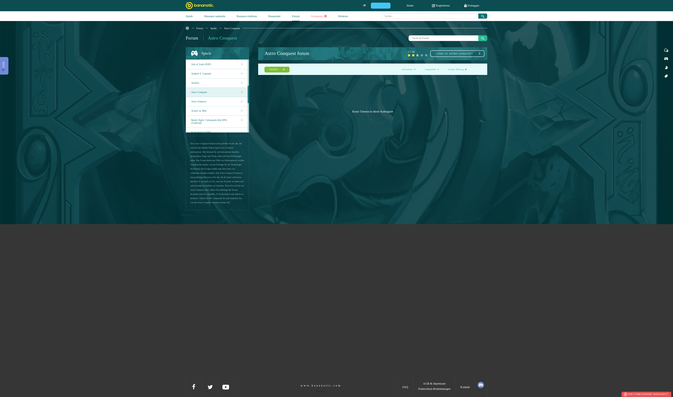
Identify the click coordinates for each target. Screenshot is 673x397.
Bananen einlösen (247, 16)
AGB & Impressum (434, 383)
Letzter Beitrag (456, 69)
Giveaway (317, 16)
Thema (274, 69)
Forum (296, 16)
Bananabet (274, 16)
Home (410, 5)
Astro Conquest (232, 28)
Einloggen (473, 5)
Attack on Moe (216, 111)
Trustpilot (321, 391)
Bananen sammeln (214, 16)
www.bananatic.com (321, 385)
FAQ (405, 387)
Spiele (189, 16)
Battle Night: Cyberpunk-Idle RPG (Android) (216, 121)
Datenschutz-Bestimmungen (434, 388)
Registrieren (442, 5)
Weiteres (343, 16)
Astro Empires (216, 101)
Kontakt (465, 387)
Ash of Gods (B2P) (216, 64)
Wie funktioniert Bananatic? (648, 394)
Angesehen (430, 69)
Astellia (216, 83)
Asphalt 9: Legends (216, 73)
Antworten (407, 69)
